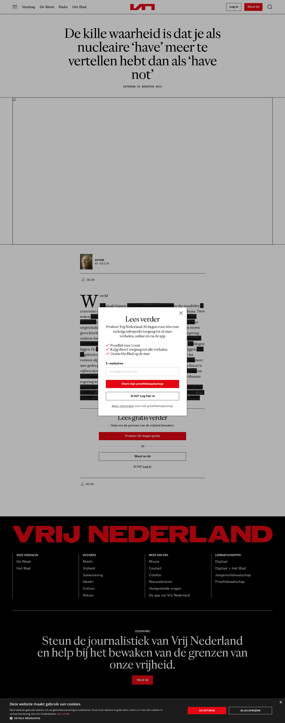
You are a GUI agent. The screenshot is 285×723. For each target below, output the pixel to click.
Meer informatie (123, 406)
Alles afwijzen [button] (250, 710)
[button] (95, 718)
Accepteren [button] (207, 710)
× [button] (280, 702)
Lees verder (63, 713)
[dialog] (142, 710)
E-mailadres (114, 363)
